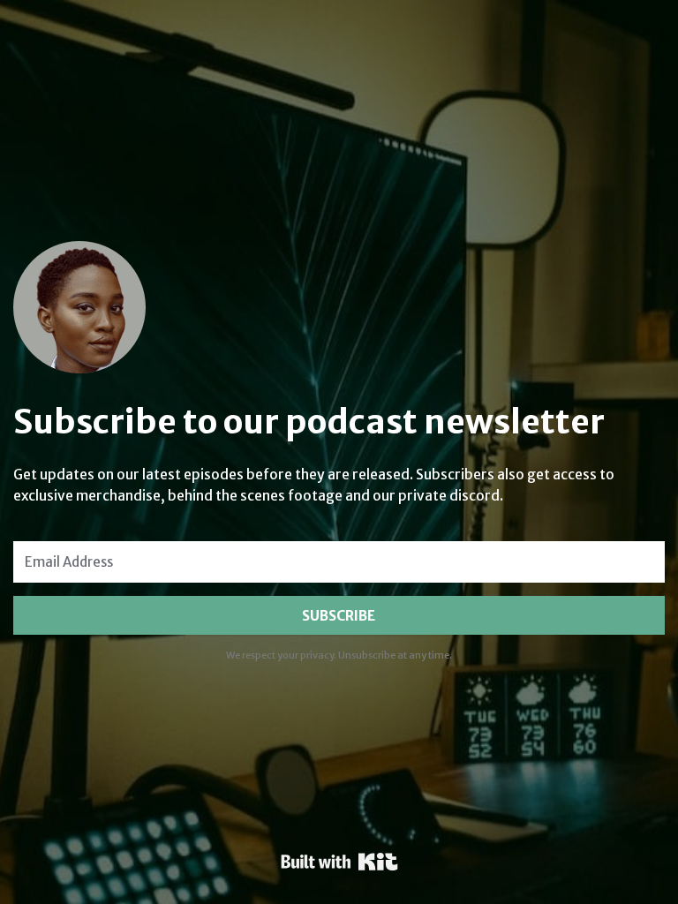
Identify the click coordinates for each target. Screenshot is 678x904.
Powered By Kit (339, 862)
